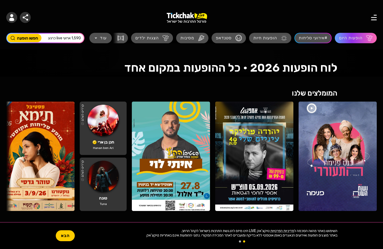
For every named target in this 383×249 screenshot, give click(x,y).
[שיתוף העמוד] (25, 17)
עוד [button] (103, 37)
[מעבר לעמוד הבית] (187, 17)
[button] (11, 17)
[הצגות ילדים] (152, 38)
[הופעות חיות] (270, 38)
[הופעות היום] (356, 38)
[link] (338, 156)
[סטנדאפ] (229, 38)
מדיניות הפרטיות (282, 231)
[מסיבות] (192, 38)
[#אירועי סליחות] (313, 38)
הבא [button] (65, 235)
